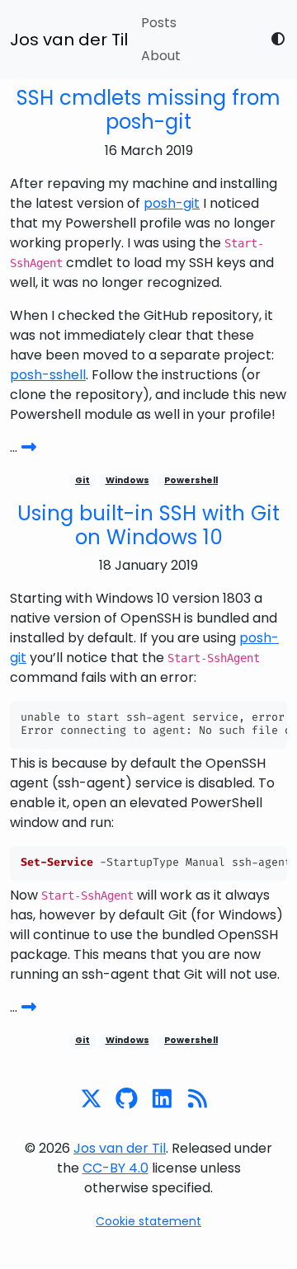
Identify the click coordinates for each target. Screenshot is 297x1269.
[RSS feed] (201, 1099)
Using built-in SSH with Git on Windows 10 (148, 525)
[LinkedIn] (166, 1099)
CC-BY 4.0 (115, 1168)
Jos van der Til (69, 39)
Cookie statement (148, 1221)
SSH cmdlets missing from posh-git (148, 109)
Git (82, 480)
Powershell (191, 480)
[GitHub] (130, 1099)
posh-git (172, 203)
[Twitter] (95, 1099)
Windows (127, 480)
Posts (159, 22)
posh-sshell (48, 374)
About (161, 55)
